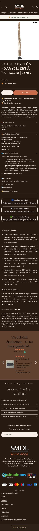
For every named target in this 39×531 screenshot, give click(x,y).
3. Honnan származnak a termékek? (13, 408)
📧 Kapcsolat (6, 178)
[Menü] (2, 7)
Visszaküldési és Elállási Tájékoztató (13, 520)
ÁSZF (3, 497)
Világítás (4, 13)
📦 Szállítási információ (10, 134)
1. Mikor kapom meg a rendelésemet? (13, 400)
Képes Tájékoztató (7, 504)
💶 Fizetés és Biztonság (9, 153)
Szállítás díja (5, 149)
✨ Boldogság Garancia (9, 191)
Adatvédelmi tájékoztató (9, 493)
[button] (3, 362)
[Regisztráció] (35, 435)
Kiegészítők (13, 13)
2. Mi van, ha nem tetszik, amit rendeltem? (15, 404)
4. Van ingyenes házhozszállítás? (12, 412)
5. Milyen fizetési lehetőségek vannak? (14, 416)
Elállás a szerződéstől (19, 527)
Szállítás (4, 501)
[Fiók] (33, 7)
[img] (19, 349)
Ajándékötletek (23, 13)
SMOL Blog (5, 512)
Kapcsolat (4, 516)
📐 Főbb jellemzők (8, 122)
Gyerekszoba (33, 13)
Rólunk (3, 508)
